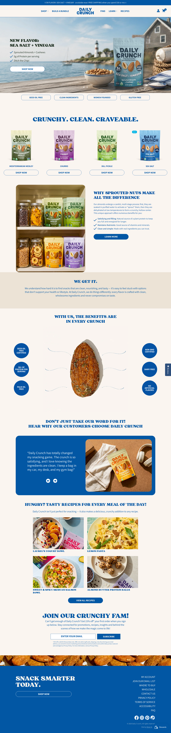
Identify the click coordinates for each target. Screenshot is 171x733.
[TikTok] (153, 718)
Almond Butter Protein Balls (108, 589)
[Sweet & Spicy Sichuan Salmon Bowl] (58, 572)
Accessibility (147, 706)
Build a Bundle (60, 11)
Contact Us (148, 693)
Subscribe (109, 636)
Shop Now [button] (43, 694)
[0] (163, 10)
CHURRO (64, 166)
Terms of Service (145, 702)
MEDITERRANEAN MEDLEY (21, 166)
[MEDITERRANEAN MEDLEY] (21, 146)
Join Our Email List (143, 681)
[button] (27, 69)
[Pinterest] (147, 718)
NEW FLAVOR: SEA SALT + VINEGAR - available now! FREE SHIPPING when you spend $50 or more (85, 2)
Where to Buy (147, 685)
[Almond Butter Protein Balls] (112, 572)
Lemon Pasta (96, 551)
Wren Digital (151, 727)
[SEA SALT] (150, 146)
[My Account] (158, 11)
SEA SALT (150, 166)
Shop (44, 11)
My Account (148, 677)
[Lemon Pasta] (112, 533)
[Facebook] (136, 718)
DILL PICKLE (106, 166)
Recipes (125, 11)
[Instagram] (142, 718)
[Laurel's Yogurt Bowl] (58, 533)
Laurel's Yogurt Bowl (49, 551)
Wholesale (148, 689)
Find (102, 11)
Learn (112, 11)
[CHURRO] (64, 146)
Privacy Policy (146, 697)
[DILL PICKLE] (107, 146)
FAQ (153, 710)
